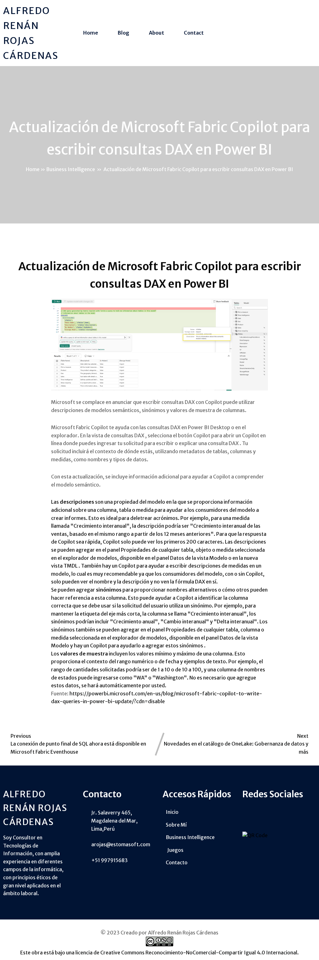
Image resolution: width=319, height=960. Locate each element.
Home (33, 169)
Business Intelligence (70, 169)
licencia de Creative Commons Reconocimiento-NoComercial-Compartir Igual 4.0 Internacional (186, 952)
